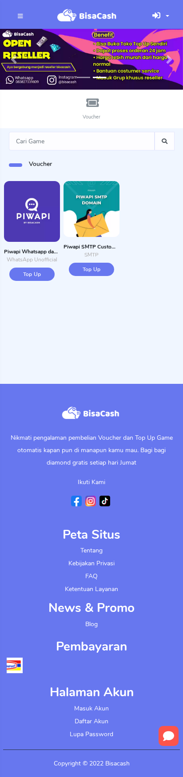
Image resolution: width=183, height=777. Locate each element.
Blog (91, 624)
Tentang (91, 550)
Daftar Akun (91, 721)
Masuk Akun (91, 708)
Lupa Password (91, 734)
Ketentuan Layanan (91, 589)
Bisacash (117, 763)
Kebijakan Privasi (91, 563)
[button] (14, 59)
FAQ (91, 576)
